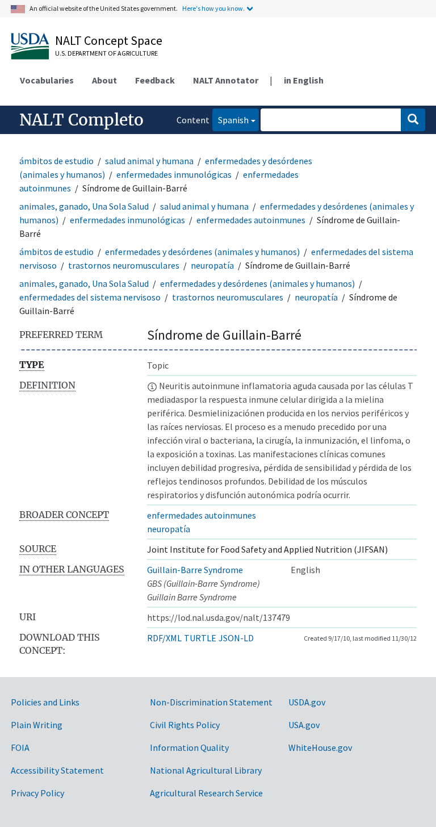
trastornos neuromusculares (123, 265)
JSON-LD (236, 638)
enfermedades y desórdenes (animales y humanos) (202, 251)
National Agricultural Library (206, 770)
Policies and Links (45, 702)
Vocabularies (47, 80)
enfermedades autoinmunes (250, 219)
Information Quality (189, 747)
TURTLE (200, 638)
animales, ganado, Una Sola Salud (84, 206)
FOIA (20, 747)
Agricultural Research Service (206, 793)
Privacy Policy (37, 793)
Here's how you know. (213, 8)
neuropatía (212, 265)
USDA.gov (306, 702)
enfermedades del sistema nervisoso (90, 297)
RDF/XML (164, 638)
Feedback (155, 80)
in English (304, 80)
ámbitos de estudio (56, 160)
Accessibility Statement (57, 770)
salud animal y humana (149, 160)
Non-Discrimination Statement (211, 702)
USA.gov (304, 724)
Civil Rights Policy (185, 724)
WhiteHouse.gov (320, 747)
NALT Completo (81, 120)
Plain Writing (36, 724)
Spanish (230, 120)
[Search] (413, 119)
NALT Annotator (225, 80)
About (104, 80)
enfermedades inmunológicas (174, 174)
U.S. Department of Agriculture (106, 53)
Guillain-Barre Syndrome (195, 569)
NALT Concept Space (108, 40)
